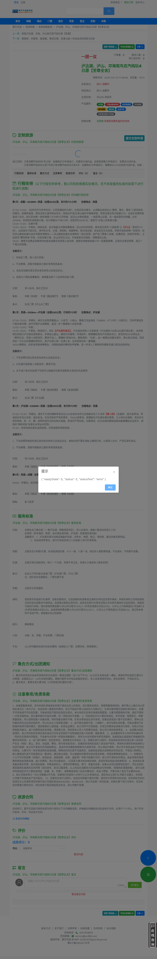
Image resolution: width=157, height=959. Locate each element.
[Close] (114, 472)
